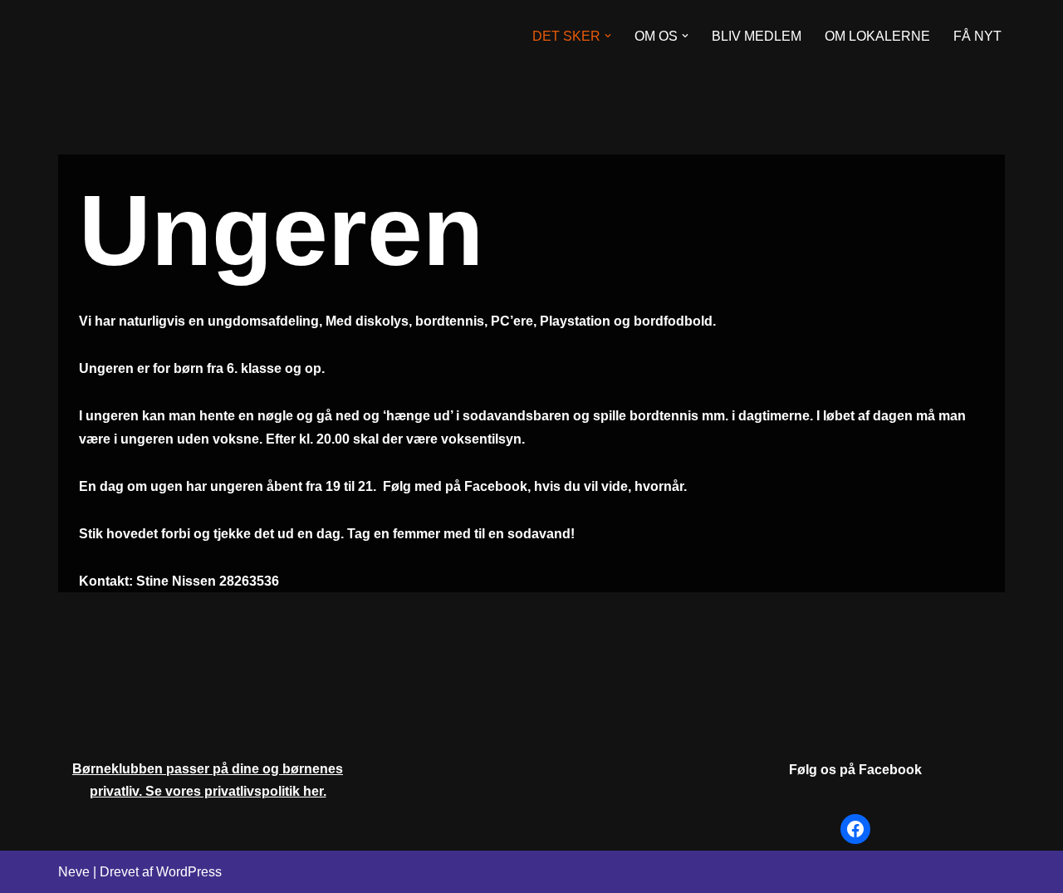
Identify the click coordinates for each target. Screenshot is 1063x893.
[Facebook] (855, 829)
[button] (608, 35)
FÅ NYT (977, 36)
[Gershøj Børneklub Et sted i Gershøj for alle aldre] (141, 35)
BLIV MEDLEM (756, 36)
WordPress (189, 872)
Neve (74, 872)
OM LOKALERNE (877, 36)
